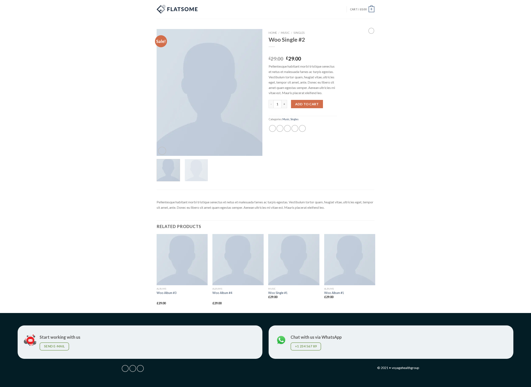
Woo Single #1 (277, 293)
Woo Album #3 (166, 293)
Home (273, 32)
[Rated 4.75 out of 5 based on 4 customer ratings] (303, 52)
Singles (299, 32)
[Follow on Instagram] (132, 368)
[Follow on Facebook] (125, 368)
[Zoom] (162, 151)
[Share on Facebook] (272, 128)
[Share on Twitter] (279, 128)
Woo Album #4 (222, 293)
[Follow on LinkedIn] (140, 368)
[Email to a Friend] (287, 128)
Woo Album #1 (334, 293)
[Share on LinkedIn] (302, 128)
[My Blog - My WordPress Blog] (177, 9)
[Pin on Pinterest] (294, 128)
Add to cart (307, 104)
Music (285, 32)
